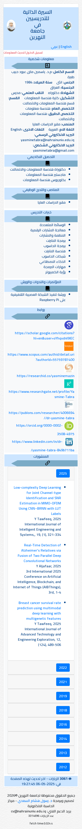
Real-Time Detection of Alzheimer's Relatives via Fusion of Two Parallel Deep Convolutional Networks (39, 553)
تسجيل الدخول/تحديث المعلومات (23, 52)
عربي (54, 46)
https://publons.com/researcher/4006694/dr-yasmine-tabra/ (41, 415)
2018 (63, 710)
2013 (63, 752)
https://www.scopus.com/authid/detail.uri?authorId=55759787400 (41, 357)
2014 (63, 738)
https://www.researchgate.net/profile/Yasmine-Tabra (41, 394)
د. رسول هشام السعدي (35, 800)
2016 (63, 724)
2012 (63, 767)
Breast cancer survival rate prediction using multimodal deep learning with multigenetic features (39, 610)
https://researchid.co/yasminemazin (45, 375)
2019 (63, 696)
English (66, 46)
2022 (63, 667)
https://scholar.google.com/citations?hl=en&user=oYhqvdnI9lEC (44, 335)
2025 (63, 473)
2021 (63, 681)
